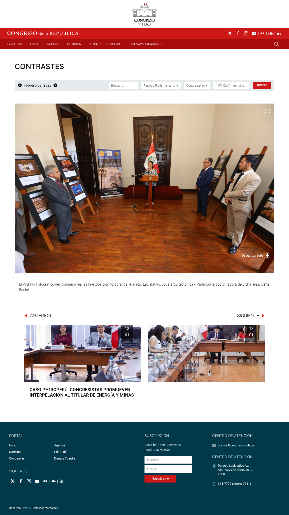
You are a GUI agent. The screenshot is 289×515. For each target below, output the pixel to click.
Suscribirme (160, 478)
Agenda (53, 44)
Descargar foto (252, 255)
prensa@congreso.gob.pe (236, 445)
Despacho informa (143, 44)
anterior (40, 315)
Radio (34, 44)
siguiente (248, 315)
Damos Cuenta (64, 458)
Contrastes (17, 458)
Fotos (93, 44)
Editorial (113, 44)
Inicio (12, 445)
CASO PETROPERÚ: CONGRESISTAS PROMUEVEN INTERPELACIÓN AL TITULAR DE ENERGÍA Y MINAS (82, 392)
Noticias (74, 44)
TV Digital (15, 44)
